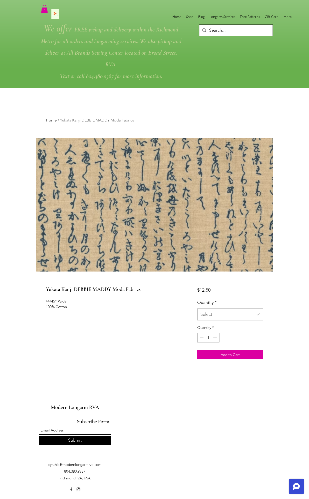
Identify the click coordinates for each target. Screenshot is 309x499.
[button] (44, 9)
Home (51, 120)
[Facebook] (71, 489)
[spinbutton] (208, 337)
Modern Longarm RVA (75, 407)
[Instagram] (78, 489)
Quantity (207, 302)
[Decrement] (201, 337)
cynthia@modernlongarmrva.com (74, 464)
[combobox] (230, 315)
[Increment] (215, 337)
